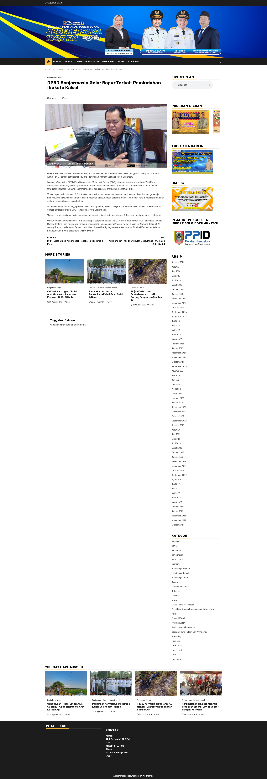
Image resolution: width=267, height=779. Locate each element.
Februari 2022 (178, 506)
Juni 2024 (176, 380)
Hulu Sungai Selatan (181, 568)
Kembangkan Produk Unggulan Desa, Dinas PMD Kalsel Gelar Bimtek (137, 241)
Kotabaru (176, 591)
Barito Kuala (177, 559)
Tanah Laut (177, 650)
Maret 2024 (177, 393)
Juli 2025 (176, 321)
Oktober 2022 (178, 470)
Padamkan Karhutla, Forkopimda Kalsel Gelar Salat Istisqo (106, 294)
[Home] (48, 62)
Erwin (68, 302)
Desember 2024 (179, 353)
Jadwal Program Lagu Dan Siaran (95, 62)
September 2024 (179, 366)
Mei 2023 (176, 439)
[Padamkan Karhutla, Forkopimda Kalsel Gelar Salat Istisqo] (106, 271)
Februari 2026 (178, 289)
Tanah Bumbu (178, 645)
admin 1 (67, 98)
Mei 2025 (176, 330)
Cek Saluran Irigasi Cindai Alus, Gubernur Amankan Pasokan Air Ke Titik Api (62, 294)
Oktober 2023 (178, 416)
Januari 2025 (177, 348)
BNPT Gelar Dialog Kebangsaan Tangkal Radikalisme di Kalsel (75, 241)
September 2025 (179, 312)
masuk (64, 324)
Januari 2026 (177, 294)
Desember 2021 (179, 516)
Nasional (176, 595)
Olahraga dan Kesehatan (183, 605)
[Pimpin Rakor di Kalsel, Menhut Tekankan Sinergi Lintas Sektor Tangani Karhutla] (201, 683)
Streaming (133, 62)
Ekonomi (176, 564)
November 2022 (179, 466)
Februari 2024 (178, 398)
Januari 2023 (177, 457)
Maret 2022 (177, 502)
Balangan (176, 541)
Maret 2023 (177, 448)
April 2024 (176, 389)
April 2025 (176, 334)
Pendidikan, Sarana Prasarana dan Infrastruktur (193, 609)
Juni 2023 (176, 434)
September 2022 (179, 475)
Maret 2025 (177, 339)
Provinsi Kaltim (178, 623)
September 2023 (179, 421)
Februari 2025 (178, 343)
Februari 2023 (178, 452)
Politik (174, 614)
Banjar (174, 546)
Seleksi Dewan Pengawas (183, 627)
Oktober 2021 (178, 525)
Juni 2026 (176, 271)
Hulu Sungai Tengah (181, 573)
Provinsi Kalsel (111, 288)
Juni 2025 (176, 325)
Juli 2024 (176, 375)
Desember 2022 (179, 461)
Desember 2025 (179, 298)
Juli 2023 (176, 430)
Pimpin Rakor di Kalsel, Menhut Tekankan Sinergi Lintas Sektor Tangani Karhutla (200, 707)
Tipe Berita (176, 659)
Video (121, 62)
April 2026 (176, 280)
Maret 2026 (177, 285)
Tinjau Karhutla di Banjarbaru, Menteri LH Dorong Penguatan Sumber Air (146, 295)
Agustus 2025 (178, 316)
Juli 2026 (176, 267)
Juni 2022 (176, 488)
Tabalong (176, 641)
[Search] (220, 61)
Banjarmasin (52, 77)
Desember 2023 (179, 407)
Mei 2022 (176, 493)
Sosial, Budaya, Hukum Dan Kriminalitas (189, 632)
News (56, 62)
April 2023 (176, 443)
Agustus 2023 (178, 425)
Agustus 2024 (178, 371)
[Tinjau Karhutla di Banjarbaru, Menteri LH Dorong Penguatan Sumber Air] (147, 271)
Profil (69, 62)
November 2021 (179, 520)
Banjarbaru (51, 288)
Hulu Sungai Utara (180, 577)
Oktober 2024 (178, 362)
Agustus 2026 (178, 262)
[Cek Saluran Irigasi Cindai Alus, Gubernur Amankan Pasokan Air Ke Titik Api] (64, 271)
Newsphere (133, 776)
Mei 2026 (176, 276)
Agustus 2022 (178, 479)
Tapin (174, 654)
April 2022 (176, 497)
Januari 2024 (177, 402)
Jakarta (175, 582)
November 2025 (179, 303)
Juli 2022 (176, 484)
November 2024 (179, 357)
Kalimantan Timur (180, 586)
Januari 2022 (177, 511)
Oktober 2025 (178, 307)
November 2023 (179, 411)
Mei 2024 (176, 384)
